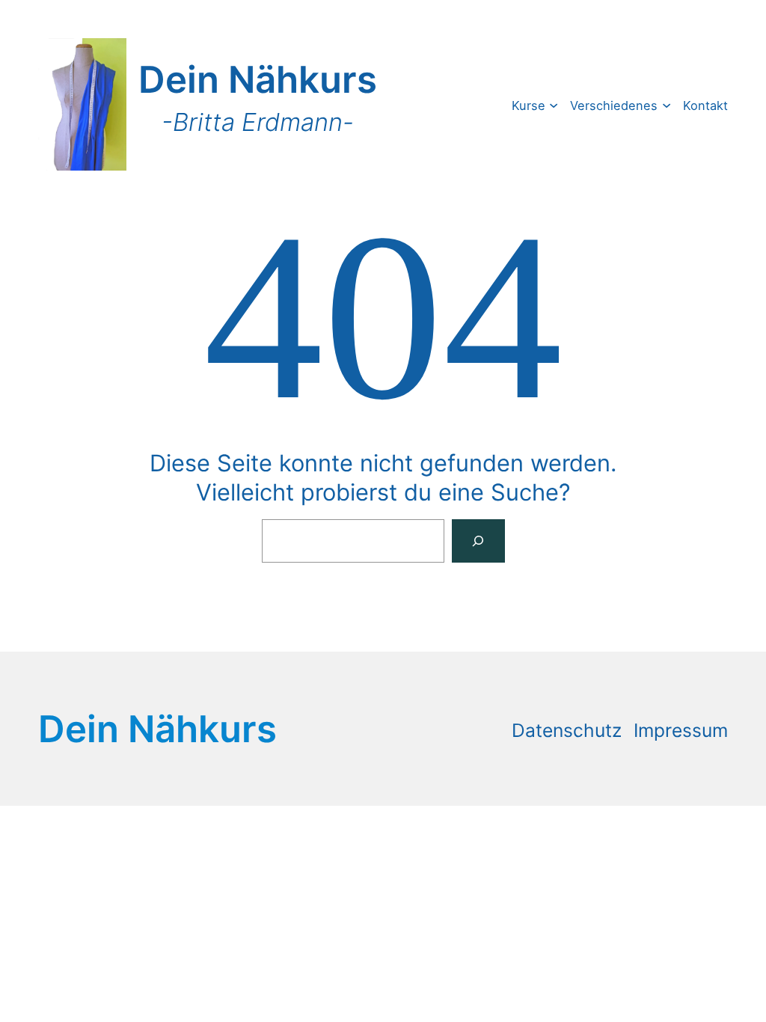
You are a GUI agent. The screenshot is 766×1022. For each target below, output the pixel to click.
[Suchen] (478, 541)
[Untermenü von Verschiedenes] (666, 104)
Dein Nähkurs (257, 79)
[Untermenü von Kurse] (553, 104)
